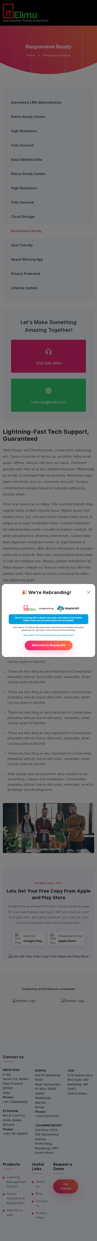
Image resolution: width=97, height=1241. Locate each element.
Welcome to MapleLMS (48, 645)
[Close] (88, 592)
